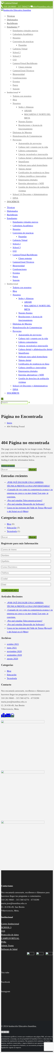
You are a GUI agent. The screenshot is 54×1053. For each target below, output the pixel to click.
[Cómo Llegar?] (3, 716)
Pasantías (22, 45)
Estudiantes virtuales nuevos (25, 30)
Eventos (16, 81)
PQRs (3, 942)
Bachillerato (12, 23)
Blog (15, 100)
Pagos (15, 85)
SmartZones (23, 161)
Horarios (16, 38)
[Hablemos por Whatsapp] (12, 716)
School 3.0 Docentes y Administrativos (30, 194)
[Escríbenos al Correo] (8, 716)
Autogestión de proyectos (29, 143)
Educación (11, 527)
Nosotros (17, 103)
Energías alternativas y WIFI (31, 183)
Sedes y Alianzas (26, 107)
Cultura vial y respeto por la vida (33, 147)
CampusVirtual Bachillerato (25, 63)
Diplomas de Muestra (22, 132)
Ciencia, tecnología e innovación (33, 154)
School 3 (17, 56)
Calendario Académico (23, 34)
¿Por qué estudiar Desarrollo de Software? (26, 504)
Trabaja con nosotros (22, 96)
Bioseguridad (19, 74)
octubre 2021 (13, 644)
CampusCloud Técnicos (23, 70)
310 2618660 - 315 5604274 (17, 6)
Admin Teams (7, 945)
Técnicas (11, 16)
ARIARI (28, 110)
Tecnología (12, 531)
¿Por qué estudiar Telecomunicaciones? (24, 500)
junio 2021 (12, 648)
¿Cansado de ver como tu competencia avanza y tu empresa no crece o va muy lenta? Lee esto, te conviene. (30, 493)
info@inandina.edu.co (43, 6)
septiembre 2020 (14, 655)
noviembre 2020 (14, 651)
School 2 (17, 52)
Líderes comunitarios (27, 150)
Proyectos (17, 140)
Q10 (15, 60)
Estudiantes (12, 27)
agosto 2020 (12, 659)
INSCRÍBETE (13, 201)
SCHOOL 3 (6, 927)
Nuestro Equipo (25, 121)
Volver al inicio (8, 466)
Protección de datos (10, 934)
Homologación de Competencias (27, 136)
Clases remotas (25, 67)
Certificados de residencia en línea (33, 172)
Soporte (16, 89)
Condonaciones (20, 78)
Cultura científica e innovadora (32, 176)
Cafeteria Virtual (20, 49)
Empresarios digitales (28, 180)
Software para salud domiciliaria (32, 165)
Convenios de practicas (23, 41)
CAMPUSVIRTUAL (10, 938)
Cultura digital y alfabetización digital (35, 158)
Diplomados (12, 19)
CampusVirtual (11, 3)
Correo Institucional (10, 924)
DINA (15, 198)
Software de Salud (9, 949)
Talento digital (24, 169)
